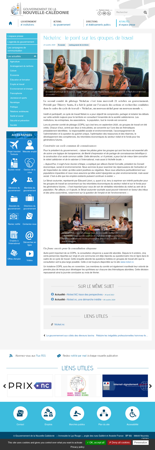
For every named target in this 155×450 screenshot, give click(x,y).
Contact (20, 424)
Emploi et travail (17, 84)
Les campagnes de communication (17, 49)
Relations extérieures (19, 111)
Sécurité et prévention (19, 120)
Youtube (104, 13)
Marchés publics (77, 424)
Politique (14, 106)
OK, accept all (96, 442)
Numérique (15, 102)
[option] (30, 385)
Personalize (140, 442)
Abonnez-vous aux (30, 355)
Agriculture (15, 61)
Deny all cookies (120, 442)
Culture (13, 70)
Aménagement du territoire (21, 66)
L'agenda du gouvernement (21, 41)
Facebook (99, 13)
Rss (109, 13)
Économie (14, 75)
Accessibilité (132, 424)
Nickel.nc (59, 324)
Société (13, 124)
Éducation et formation (20, 79)
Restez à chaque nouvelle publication (90, 355)
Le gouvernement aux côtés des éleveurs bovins (70, 335)
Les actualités (14, 56)
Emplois (48, 424)
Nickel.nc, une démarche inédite (84, 299)
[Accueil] (39, 8)
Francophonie (16, 93)
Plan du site (104, 424)
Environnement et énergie (21, 88)
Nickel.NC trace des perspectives (85, 294)
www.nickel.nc (127, 261)
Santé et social (16, 115)
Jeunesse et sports (18, 97)
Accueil (12, 24)
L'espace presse (15, 35)
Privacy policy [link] (77, 447)
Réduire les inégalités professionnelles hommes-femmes (122, 335)
